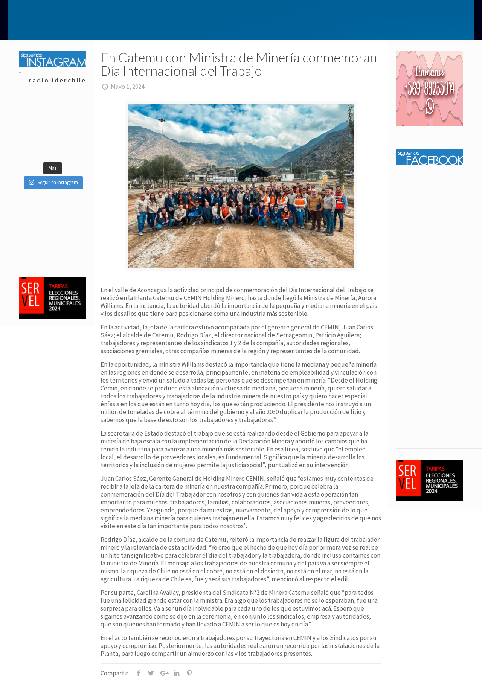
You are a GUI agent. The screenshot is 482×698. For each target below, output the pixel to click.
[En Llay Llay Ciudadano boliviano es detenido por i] (69, 127)
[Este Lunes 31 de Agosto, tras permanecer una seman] (69, 108)
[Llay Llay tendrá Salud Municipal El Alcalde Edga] (69, 146)
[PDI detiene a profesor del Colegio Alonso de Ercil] (35, 146)
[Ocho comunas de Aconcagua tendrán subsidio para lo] (35, 127)
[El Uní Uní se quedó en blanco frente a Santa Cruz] (35, 108)
